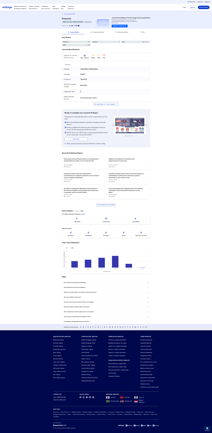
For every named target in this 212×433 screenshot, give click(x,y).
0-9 (146, 327)
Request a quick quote (119, 26)
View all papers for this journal (106, 204)
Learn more (76, 139)
